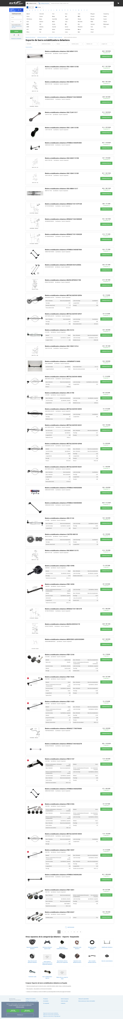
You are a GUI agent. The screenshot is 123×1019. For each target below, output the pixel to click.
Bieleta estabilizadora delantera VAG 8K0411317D (62, 82)
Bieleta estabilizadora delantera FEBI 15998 (59, 566)
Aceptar (13, 1011)
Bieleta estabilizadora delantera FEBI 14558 (59, 584)
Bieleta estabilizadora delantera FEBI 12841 (59, 890)
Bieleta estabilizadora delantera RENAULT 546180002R (63, 97)
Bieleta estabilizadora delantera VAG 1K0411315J (62, 346)
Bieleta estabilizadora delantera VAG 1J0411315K (62, 127)
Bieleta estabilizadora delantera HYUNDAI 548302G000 (63, 488)
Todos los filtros (29, 47)
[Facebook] (14, 35)
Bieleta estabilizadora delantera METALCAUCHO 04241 (63, 467)
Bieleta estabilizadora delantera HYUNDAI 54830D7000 (63, 249)
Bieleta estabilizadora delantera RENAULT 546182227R (63, 744)
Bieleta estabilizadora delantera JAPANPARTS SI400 (62, 361)
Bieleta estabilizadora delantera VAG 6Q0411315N (62, 158)
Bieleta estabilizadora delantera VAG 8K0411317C (62, 550)
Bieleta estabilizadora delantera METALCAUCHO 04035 (63, 834)
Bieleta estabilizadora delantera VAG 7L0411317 (61, 112)
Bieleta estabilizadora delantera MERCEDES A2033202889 (64, 639)
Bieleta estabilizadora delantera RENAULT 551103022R (63, 234)
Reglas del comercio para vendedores (50, 1013)
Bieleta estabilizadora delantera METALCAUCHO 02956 (63, 295)
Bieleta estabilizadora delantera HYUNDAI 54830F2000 (63, 143)
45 (77, 931)
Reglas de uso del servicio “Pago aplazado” (51, 1016)
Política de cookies (20, 1007)
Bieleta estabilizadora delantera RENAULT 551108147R (63, 609)
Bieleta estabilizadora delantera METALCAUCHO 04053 (63, 409)
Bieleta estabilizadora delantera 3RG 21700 (59, 393)
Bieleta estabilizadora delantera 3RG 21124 (59, 518)
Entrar (16, 31)
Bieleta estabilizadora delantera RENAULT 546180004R (63, 219)
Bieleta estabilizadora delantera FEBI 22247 (59, 912)
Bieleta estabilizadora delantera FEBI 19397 (59, 850)
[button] (42, 7)
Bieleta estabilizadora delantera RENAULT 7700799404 (63, 728)
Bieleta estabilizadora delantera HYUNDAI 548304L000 (63, 875)
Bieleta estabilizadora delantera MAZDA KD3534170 (62, 624)
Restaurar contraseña (16, 38)
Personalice (20, 1014)
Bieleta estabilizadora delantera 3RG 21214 (59, 330)
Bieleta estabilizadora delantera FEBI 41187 (59, 759)
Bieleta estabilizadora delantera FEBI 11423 (59, 701)
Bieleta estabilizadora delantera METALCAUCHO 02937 (63, 314)
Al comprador (46, 1003)
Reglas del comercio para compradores (51, 1014)
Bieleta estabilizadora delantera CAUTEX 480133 (61, 534)
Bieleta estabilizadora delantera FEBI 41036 (59, 804)
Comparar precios (106, 56)
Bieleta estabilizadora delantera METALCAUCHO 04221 (63, 425)
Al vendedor (45, 1001)
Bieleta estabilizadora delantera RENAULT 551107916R (63, 204)
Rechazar (27, 1011)
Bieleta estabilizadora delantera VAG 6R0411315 (61, 51)
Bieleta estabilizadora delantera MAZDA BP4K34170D (63, 280)
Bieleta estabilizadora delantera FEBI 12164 (59, 654)
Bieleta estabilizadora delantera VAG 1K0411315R (62, 173)
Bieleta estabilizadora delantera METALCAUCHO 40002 (63, 376)
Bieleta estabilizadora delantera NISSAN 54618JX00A (63, 265)
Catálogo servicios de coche (32, 1001)
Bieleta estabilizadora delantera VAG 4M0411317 (61, 188)
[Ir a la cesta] (118, 3)
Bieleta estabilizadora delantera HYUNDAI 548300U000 (63, 503)
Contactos (63, 1003)
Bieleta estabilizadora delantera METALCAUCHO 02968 (63, 444)
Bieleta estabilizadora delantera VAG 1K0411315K (62, 67)
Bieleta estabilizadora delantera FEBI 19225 (59, 677)
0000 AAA (31, 7)
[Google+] (18, 35)
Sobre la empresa (64, 998)
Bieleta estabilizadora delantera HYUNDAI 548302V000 (63, 789)
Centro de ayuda (64, 1001)
